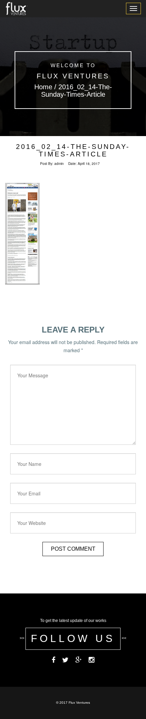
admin (59, 163)
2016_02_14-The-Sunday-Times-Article (73, 150)
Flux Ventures (73, 76)
